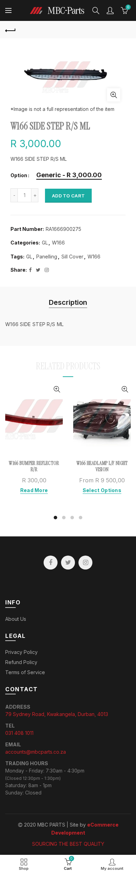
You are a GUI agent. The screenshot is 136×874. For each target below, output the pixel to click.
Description (68, 302)
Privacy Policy (21, 652)
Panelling (46, 256)
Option (18, 175)
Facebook (51, 563)
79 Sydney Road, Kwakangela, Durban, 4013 (56, 714)
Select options (102, 490)
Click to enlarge (113, 94)
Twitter (68, 563)
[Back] (10, 30)
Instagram (85, 563)
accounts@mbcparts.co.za (35, 752)
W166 (58, 243)
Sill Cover (72, 256)
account (110, 10)
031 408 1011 (19, 733)
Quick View (57, 389)
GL (45, 243)
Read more (34, 490)
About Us (15, 619)
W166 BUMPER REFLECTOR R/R (34, 466)
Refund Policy (21, 662)
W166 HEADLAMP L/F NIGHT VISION (102, 466)
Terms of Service (25, 672)
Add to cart (68, 195)
